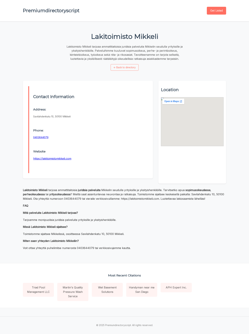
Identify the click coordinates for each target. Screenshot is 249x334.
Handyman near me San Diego (141, 290)
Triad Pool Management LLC (38, 290)
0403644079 (40, 137)
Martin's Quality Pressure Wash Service (73, 292)
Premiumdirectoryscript (51, 10)
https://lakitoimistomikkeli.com (52, 158)
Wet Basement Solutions (107, 290)
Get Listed (216, 10)
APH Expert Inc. (176, 287)
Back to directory (124, 67)
